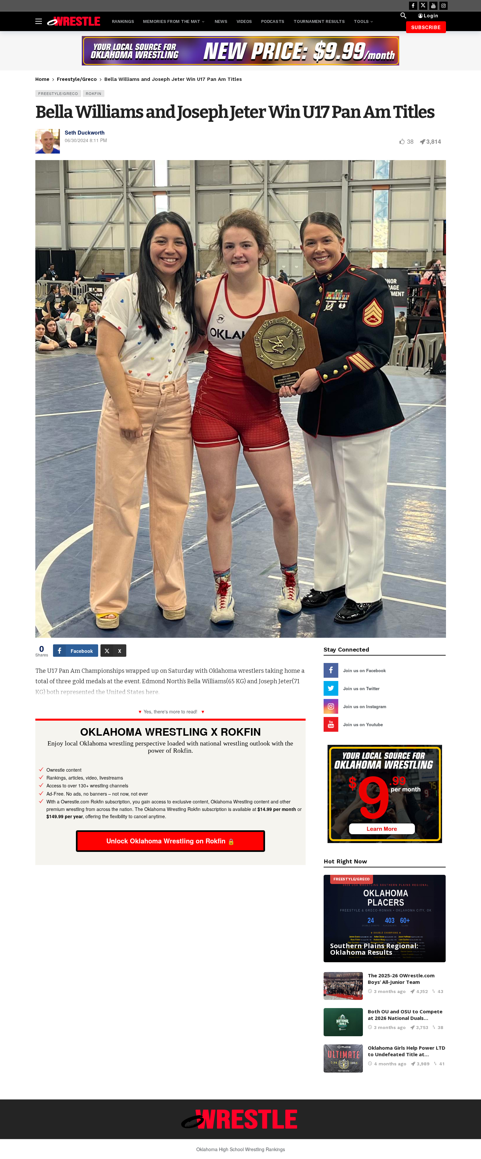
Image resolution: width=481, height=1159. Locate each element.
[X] (423, 6)
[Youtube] (433, 6)
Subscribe (426, 27)
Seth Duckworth (85, 132)
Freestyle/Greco (58, 93)
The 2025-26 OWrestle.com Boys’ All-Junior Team (401, 978)
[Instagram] (443, 6)
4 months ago (390, 1063)
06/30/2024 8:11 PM (86, 140)
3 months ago (390, 991)
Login (431, 15)
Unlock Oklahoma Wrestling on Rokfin (165, 840)
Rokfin (93, 93)
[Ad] (240, 50)
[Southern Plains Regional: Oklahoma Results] (385, 918)
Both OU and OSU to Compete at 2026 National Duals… (405, 1014)
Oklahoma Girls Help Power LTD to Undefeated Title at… (406, 1051)
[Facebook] (413, 6)
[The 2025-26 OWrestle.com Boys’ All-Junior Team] (343, 986)
